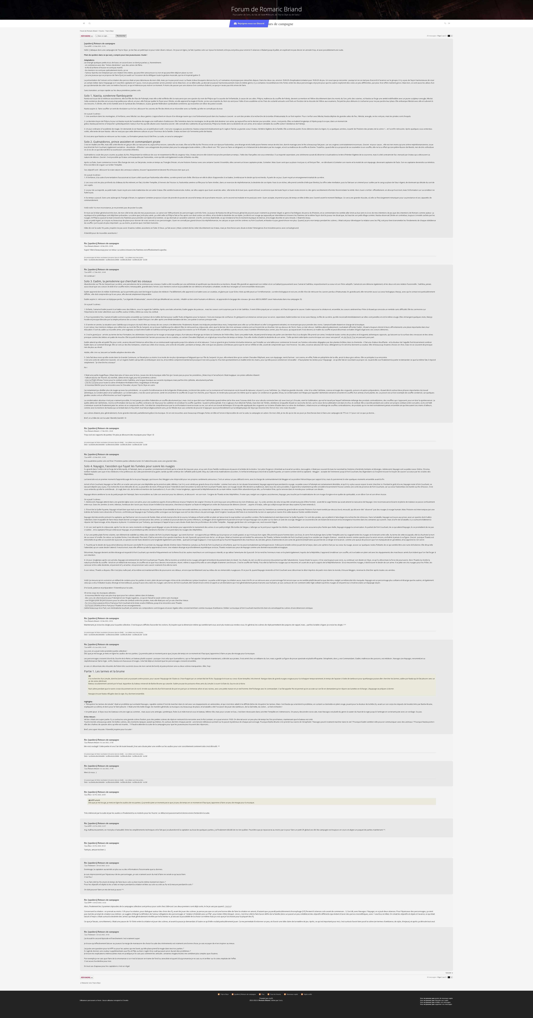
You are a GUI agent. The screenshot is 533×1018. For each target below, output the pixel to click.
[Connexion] (449, 23)
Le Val (145, 259)
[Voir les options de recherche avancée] (89, 23)
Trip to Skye (109, 31)
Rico (89, 795)
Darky (281, 1000)
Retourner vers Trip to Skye (91, 983)
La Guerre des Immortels (97, 259)
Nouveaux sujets (292, 994)
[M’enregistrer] (445, 23)
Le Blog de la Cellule (112, 259)
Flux (263, 994)
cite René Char (349, 337)
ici (148, 62)
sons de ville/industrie (98, 598)
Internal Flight (90, 380)
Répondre (83, 35)
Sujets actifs (308, 994)
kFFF (89, 46)
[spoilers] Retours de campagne (270, 23)
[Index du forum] (84, 23)
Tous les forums (275, 994)
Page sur (442, 36)
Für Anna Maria (91, 603)
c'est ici (228, 906)
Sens (85, 259)
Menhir (95, 377)
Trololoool (91, 865)
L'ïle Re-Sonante (92, 382)
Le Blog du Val (137, 259)
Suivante (448, 973)
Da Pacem (89, 605)
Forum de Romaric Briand (266, 9)
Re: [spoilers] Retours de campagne (101, 243)
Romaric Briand (93, 246)
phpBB (270, 998)
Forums (101, 31)
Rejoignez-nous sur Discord (251, 23)
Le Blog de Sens (125, 259)
